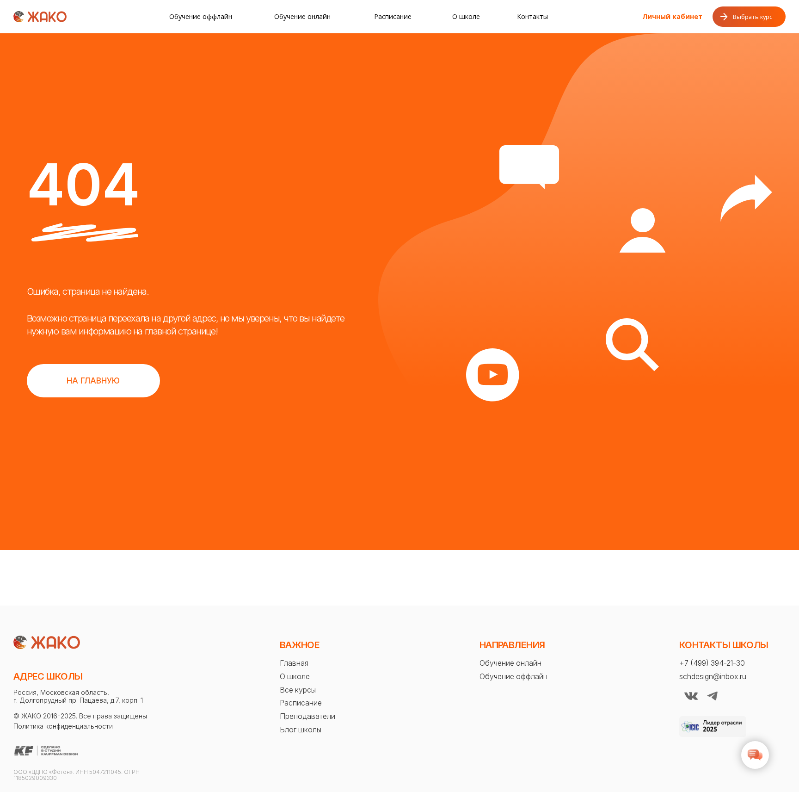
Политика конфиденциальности (63, 726)
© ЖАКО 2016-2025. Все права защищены (80, 716)
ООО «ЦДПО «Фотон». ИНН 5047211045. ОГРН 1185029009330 (76, 775)
